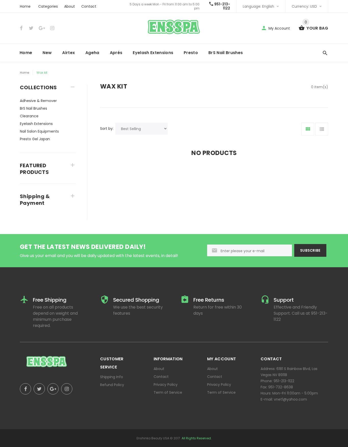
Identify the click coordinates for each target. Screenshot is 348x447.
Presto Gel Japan (35, 139)
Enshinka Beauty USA (153, 438)
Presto (191, 53)
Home (25, 6)
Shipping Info (111, 376)
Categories (48, 6)
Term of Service (168, 392)
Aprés (116, 53)
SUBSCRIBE (310, 250)
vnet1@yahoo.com (290, 399)
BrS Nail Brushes (225, 53)
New (47, 53)
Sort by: (106, 128)
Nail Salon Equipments (39, 131)
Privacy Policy (166, 384)
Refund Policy (112, 384)
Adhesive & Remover (38, 100)
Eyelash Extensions (153, 53)
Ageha (92, 53)
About (69, 6)
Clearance (29, 116)
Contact (88, 6)
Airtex (68, 53)
